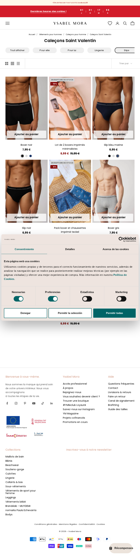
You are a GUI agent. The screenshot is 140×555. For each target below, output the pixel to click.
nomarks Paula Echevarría (20, 510)
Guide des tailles (118, 409)
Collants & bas (14, 482)
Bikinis (8, 461)
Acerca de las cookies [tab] (116, 249)
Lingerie (10, 478)
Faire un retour (116, 396)
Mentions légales (68, 524)
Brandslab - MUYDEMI (17, 506)
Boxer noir (26, 145)
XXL (82, 134)
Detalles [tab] (70, 249)
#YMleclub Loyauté (74, 405)
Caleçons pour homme (76, 34)
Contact (113, 388)
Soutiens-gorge (14, 469)
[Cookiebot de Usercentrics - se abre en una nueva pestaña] (121, 239)
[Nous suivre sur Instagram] (16, 403)
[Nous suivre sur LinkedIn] (51, 403)
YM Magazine (71, 413)
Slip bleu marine (113, 145)
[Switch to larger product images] (6, 63)
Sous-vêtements (15, 486)
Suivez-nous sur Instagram (79, 409)
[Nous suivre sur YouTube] (34, 403)
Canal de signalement (121, 400)
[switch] (53, 299)
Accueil (32, 34)
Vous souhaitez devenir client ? (81, 396)
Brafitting (113, 405)
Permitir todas (114, 313)
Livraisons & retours (119, 392)
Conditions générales (45, 524)
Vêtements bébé (15, 501)
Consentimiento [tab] (24, 249)
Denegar (25, 313)
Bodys (8, 514)
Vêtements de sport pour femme (20, 492)
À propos (68, 388)
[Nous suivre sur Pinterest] (25, 403)
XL (36, 134)
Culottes (10, 473)
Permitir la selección (70, 313)
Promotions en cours (75, 422)
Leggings (10, 497)
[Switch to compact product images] (18, 63)
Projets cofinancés (74, 417)
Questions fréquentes (121, 383)
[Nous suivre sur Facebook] (7, 403)
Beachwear (12, 465)
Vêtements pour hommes (50, 34)
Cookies (100, 524)
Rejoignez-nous (72, 392)
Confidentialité (87, 524)
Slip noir (26, 228)
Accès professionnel (75, 383)
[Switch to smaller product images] (12, 63)
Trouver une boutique (76, 400)
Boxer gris (113, 228)
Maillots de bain (14, 456)
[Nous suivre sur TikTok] (42, 403)
